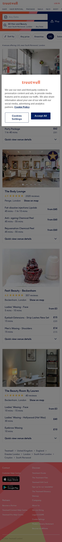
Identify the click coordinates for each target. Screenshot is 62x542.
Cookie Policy (22, 107)
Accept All (41, 116)
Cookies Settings (17, 117)
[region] (31, 100)
